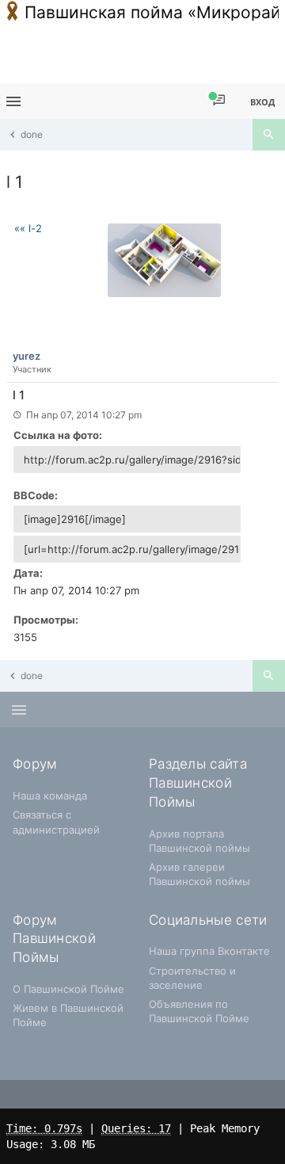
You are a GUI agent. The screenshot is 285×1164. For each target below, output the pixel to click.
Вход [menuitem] (262, 102)
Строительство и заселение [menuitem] (192, 977)
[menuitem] (219, 101)
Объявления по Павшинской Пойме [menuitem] (199, 1011)
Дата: (28, 573)
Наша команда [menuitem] (50, 795)
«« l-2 (28, 228)
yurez (26, 355)
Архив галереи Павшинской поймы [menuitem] (199, 874)
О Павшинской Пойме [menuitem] (68, 989)
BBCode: (35, 495)
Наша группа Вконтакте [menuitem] (209, 951)
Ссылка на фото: (57, 435)
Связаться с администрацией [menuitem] (56, 821)
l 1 (14, 182)
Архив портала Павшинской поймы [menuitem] (199, 840)
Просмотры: (45, 619)
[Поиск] (269, 135)
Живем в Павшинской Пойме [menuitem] (68, 1015)
